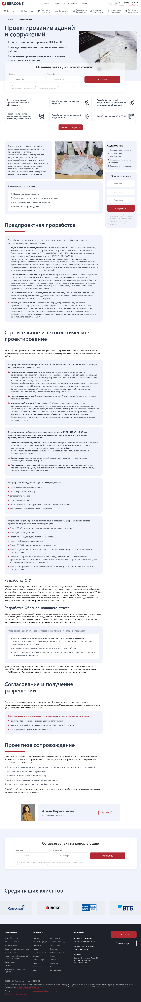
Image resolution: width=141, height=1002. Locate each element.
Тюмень (36, 970)
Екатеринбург (38, 959)
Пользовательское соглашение (55, 986)
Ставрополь (38, 967)
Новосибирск (38, 945)
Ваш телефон (51, 74)
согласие (18, 88)
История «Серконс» (12, 941)
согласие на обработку (41, 991)
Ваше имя (12, 74)
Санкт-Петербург (40, 941)
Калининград (55, 945)
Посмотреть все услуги (70, 127)
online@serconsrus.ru (84, 946)
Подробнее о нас (11, 938)
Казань (36, 949)
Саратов (53, 959)
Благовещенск (55, 970)
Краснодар (54, 963)
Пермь (35, 963)
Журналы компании (13, 945)
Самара (36, 956)
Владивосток (55, 938)
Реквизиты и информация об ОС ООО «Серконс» (16, 957)
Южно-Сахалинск (57, 952)
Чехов (52, 956)
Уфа (51, 967)
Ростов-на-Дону (39, 952)
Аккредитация (10, 952)
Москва (36, 938)
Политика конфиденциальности (16, 994)
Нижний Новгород (57, 941)
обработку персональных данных (67, 86)
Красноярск (54, 949)
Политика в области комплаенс (17, 949)
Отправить (102, 79)
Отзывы (8, 965)
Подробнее (105, 813)
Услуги (46, 3)
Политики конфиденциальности (35, 86)
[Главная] (5, 19)
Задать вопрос (123, 943)
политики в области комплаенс (28, 988)
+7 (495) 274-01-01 (130, 2)
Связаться (124, 934)
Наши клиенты (10, 962)
